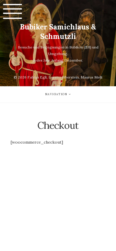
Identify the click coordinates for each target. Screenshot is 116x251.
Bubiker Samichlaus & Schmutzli (58, 31)
